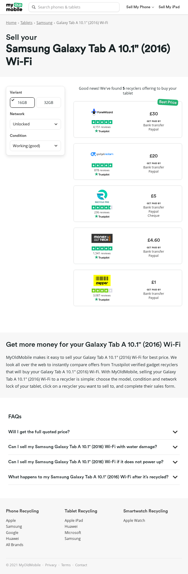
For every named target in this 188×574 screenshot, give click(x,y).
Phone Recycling (22, 511)
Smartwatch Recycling (145, 511)
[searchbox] (74, 7)
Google (12, 532)
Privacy (51, 565)
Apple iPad (74, 520)
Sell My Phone (138, 7)
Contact (81, 565)
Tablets (26, 22)
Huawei (12, 538)
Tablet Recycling (81, 511)
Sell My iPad (169, 7)
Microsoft (73, 532)
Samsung (44, 22)
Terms (66, 565)
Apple (11, 520)
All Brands (14, 544)
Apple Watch (134, 520)
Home (11, 22)
